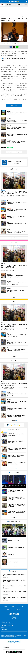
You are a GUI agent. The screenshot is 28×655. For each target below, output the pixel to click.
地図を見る (14, 105)
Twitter (15, 617)
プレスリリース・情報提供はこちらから (9, 623)
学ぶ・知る (25, 4)
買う (15, 4)
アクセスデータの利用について (7, 625)
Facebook (12, 617)
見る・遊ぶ (11, 4)
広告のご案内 (4, 629)
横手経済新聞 (13, 2)
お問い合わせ (4, 627)
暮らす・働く (20, 4)
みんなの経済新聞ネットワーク (14, 642)
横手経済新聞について (6, 622)
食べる (7, 4)
